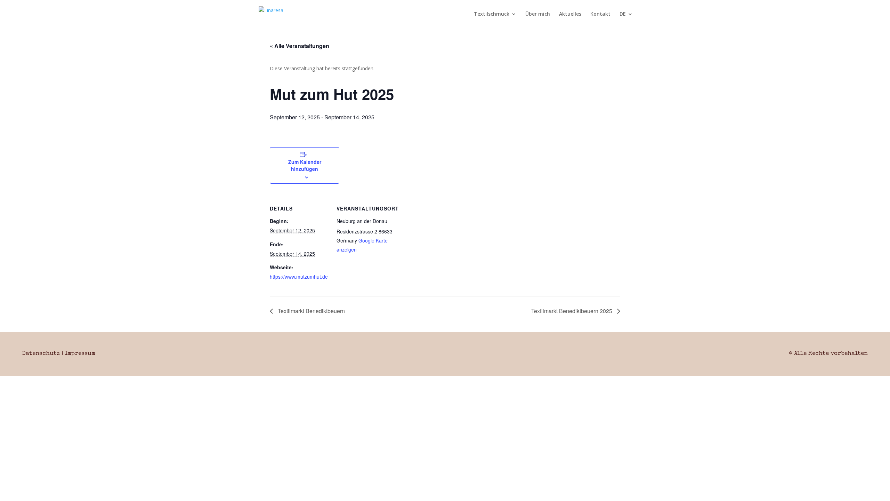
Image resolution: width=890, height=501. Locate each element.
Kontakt (600, 14)
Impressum (80, 354)
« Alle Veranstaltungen (299, 46)
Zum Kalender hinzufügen (304, 165)
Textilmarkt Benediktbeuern (310, 311)
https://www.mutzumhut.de (299, 276)
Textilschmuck (491, 14)
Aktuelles (570, 14)
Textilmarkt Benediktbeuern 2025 (572, 311)
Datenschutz (41, 354)
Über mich (537, 14)
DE (623, 14)
